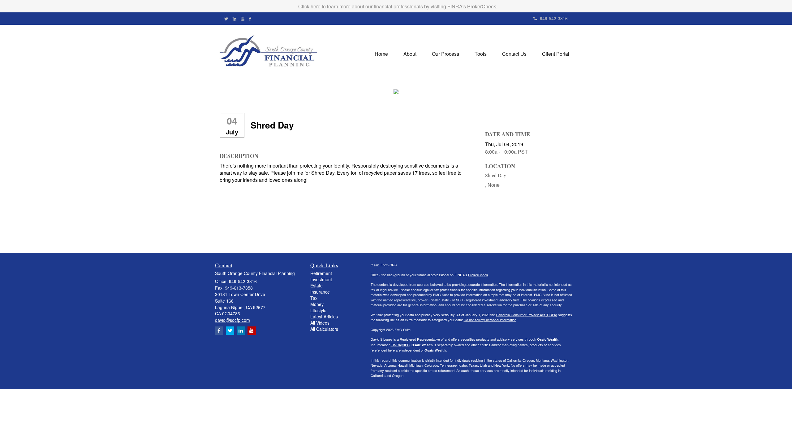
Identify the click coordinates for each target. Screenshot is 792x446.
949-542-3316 (554, 18)
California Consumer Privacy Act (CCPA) (526, 314)
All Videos (319, 323)
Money (317, 304)
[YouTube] (242, 18)
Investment (321, 279)
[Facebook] (250, 18)
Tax (313, 298)
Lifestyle (318, 310)
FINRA (396, 344)
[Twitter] (226, 18)
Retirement (321, 273)
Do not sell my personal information (490, 319)
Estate (316, 285)
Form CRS (389, 264)
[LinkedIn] (234, 18)
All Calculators (324, 329)
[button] (410, 54)
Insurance (320, 292)
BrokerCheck (478, 274)
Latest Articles (324, 316)
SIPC (406, 344)
